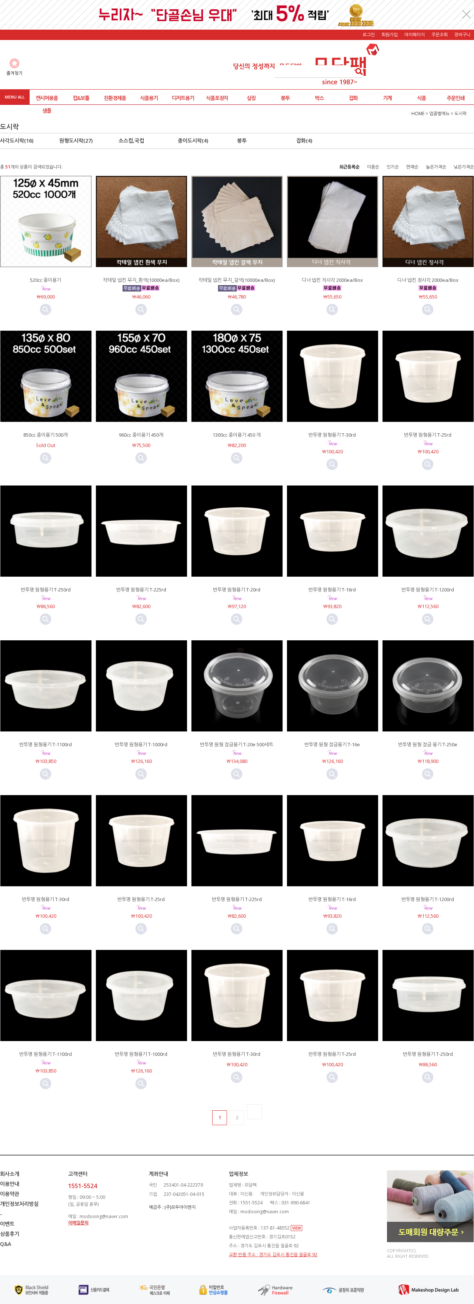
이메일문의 (78, 1223)
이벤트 (7, 1223)
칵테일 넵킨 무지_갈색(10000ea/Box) (236, 280)
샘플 (46, 110)
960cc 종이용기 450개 (141, 434)
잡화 (353, 97)
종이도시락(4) (193, 140)
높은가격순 (436, 167)
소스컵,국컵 (131, 140)
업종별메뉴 (439, 113)
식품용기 (149, 97)
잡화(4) (304, 140)
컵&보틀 (81, 97)
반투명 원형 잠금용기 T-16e (332, 744)
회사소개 (9, 1173)
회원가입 (389, 34)
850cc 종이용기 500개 (45, 434)
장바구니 (462, 34)
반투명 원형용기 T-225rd (141, 589)
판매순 (412, 167)
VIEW (296, 1228)
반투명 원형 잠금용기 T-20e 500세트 (236, 744)
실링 (251, 97)
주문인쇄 (455, 97)
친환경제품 (115, 97)
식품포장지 (217, 97)
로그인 (369, 34)
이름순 (373, 167)
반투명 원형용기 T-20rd (236, 589)
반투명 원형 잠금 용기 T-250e (427, 744)
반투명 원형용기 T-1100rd (45, 744)
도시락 (460, 113)
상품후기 (9, 1233)
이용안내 (9, 1183)
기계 (387, 97)
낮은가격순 (464, 167)
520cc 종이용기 (45, 280)
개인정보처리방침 (19, 1203)
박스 (319, 97)
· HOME (416, 113)
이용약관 (9, 1193)
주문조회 (439, 34)
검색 (357, 71)
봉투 (285, 97)
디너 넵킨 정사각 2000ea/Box (427, 280)
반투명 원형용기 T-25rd (427, 434)
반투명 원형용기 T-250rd (46, 589)
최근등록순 (349, 167)
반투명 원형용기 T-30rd (332, 434)
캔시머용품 (47, 97)
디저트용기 (183, 97)
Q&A (5, 1243)
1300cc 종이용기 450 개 (237, 434)
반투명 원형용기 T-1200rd (427, 589)
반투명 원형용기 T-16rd (332, 589)
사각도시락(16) (16, 140)
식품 (421, 97)
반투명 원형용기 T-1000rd (141, 744)
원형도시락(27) (76, 140)
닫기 (466, 14)
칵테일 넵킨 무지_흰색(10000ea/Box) (141, 280)
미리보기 (45, 310)
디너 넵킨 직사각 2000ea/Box (332, 280)
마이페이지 (414, 34)
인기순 (393, 167)
